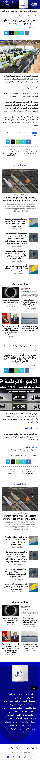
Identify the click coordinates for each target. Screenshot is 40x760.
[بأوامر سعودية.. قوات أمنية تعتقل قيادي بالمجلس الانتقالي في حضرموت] (33, 269)
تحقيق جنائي (33, 135)
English (25, 195)
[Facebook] (12, 1)
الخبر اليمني (18, 133)
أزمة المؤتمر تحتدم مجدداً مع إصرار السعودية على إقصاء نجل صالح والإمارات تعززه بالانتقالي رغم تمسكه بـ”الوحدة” (10, 330)
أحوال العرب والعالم (33, 16)
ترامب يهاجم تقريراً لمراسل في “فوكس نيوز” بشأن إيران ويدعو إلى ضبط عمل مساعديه (29, 303)
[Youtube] (7, 4)
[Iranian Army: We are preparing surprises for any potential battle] (20, 181)
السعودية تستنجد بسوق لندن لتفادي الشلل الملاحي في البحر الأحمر (29, 328)
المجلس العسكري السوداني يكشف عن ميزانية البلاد (29, 152)
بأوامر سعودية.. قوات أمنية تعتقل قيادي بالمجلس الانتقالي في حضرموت (16, 268)
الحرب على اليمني (27, 133)
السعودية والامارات (8, 133)
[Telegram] (6, 1)
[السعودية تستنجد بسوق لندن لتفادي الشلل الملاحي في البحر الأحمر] (29, 318)
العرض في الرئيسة (20, 16)
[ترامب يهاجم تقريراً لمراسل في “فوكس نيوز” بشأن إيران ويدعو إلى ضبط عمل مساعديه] (29, 292)
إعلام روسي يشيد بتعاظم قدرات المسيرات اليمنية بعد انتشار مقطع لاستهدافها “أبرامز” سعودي (16, 254)
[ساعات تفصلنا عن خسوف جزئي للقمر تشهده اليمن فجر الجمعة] (10, 292)
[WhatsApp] (9, 4)
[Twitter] (3, 1)
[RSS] (9, 1)
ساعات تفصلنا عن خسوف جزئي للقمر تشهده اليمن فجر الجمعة (10, 302)
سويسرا (27, 135)
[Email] (11, 33)
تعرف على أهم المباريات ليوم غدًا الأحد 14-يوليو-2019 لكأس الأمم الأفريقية (11, 153)
